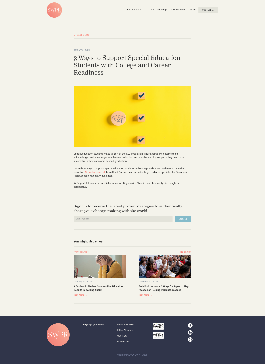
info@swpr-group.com (93, 325)
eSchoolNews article (95, 172)
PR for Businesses (125, 325)
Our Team (122, 336)
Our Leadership (158, 10)
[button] (135, 10)
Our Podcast (178, 10)
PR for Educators (125, 330)
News (193, 10)
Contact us (208, 10)
